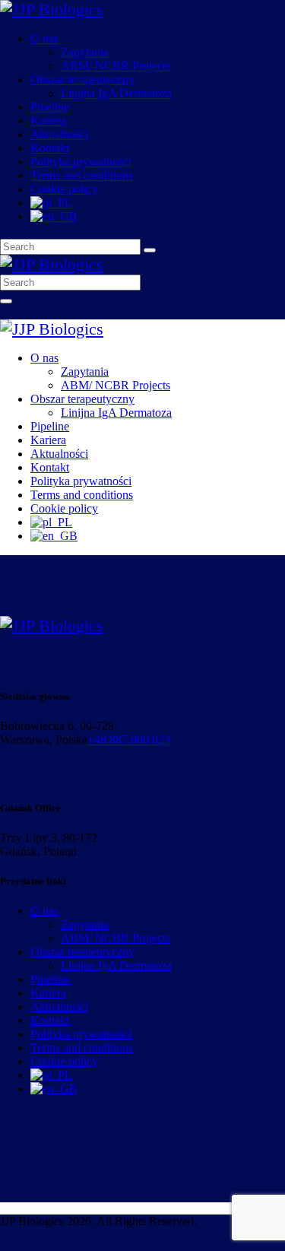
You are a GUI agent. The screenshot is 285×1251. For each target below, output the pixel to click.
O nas (44, 910)
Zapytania (85, 924)
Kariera (48, 992)
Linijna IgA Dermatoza (116, 965)
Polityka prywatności (80, 1033)
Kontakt (49, 1020)
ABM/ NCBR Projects (115, 938)
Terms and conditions (81, 1047)
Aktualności (59, 1006)
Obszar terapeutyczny (82, 951)
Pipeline (49, 979)
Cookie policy (64, 1061)
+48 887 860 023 (128, 739)
